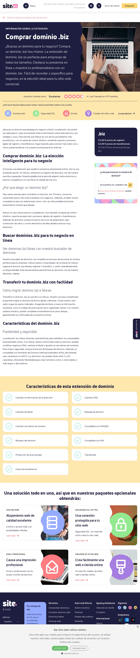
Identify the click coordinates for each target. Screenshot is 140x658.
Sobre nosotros (82, 607)
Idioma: (6, 617)
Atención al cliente (105, 607)
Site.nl (99, 623)
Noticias (79, 612)
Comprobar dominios (59, 607)
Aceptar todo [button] (60, 648)
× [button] (138, 627)
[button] (70, 653)
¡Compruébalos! (125, 113)
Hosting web (55, 621)
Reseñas (79, 621)
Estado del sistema (84, 616)
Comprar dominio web (59, 612)
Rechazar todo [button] (79, 648)
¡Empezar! (129, 5)
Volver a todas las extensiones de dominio (27, 17)
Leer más (11, 535)
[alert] (70, 641)
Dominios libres (56, 616)
